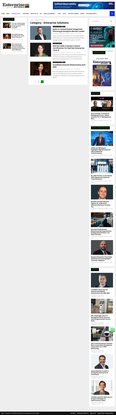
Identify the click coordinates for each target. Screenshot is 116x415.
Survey (82, 13)
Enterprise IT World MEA (59, 33)
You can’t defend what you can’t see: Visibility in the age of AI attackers (18, 25)
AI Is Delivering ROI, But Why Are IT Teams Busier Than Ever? (18, 36)
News (8, 13)
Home (3, 13)
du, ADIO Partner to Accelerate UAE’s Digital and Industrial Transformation (101, 177)
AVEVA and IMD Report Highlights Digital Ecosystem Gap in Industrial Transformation (101, 150)
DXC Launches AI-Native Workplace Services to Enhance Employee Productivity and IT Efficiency (18, 47)
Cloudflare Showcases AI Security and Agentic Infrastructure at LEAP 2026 (100, 291)
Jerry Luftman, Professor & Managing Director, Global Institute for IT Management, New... (101, 116)
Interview (26, 13)
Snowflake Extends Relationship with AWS (69, 66)
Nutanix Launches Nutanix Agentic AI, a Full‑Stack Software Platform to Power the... (101, 204)
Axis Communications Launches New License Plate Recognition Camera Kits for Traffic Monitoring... (101, 345)
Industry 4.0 (34, 13)
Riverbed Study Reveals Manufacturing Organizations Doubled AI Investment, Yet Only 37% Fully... (101, 231)
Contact (72, 413)
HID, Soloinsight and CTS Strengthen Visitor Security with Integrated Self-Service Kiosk (100, 318)
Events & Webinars (49, 13)
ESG (41, 13)
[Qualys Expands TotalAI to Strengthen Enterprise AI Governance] (102, 361)
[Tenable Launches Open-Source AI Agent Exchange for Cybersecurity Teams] (102, 387)
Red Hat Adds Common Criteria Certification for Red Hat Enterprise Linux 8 (68, 48)
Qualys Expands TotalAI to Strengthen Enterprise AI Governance (100, 372)
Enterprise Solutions (57, 26)
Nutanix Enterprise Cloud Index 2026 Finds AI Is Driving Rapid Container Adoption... (101, 258)
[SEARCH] (111, 21)
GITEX (64, 13)
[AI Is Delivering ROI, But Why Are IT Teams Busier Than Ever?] (7, 36)
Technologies (15, 13)
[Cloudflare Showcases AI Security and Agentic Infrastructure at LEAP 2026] (102, 280)
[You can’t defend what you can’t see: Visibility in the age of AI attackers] (7, 25)
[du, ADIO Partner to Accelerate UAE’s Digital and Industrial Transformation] (102, 166)
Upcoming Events (91, 13)
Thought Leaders (73, 13)
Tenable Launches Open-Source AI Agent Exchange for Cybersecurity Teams (101, 398)
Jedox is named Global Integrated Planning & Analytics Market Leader (69, 30)
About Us (93, 413)
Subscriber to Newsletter (105, 413)
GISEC (59, 13)
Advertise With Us (82, 413)
